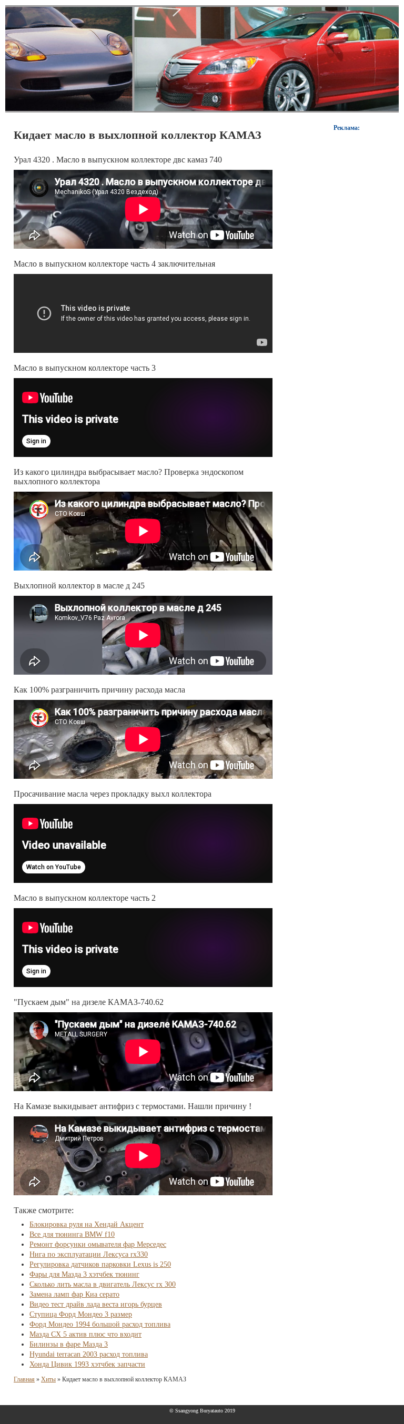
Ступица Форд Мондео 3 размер (80, 1314)
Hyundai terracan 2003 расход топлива (88, 1354)
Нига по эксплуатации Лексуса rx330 (88, 1254)
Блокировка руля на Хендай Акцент (86, 1224)
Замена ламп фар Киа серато (74, 1294)
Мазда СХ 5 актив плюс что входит (85, 1334)
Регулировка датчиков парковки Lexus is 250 (100, 1264)
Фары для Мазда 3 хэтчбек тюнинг (84, 1274)
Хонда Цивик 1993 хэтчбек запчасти (87, 1364)
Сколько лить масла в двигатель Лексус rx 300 (102, 1284)
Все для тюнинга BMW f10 (72, 1234)
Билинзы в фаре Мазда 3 (68, 1344)
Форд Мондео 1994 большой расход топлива (99, 1324)
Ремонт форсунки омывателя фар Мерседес (97, 1244)
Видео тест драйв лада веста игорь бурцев (95, 1304)
